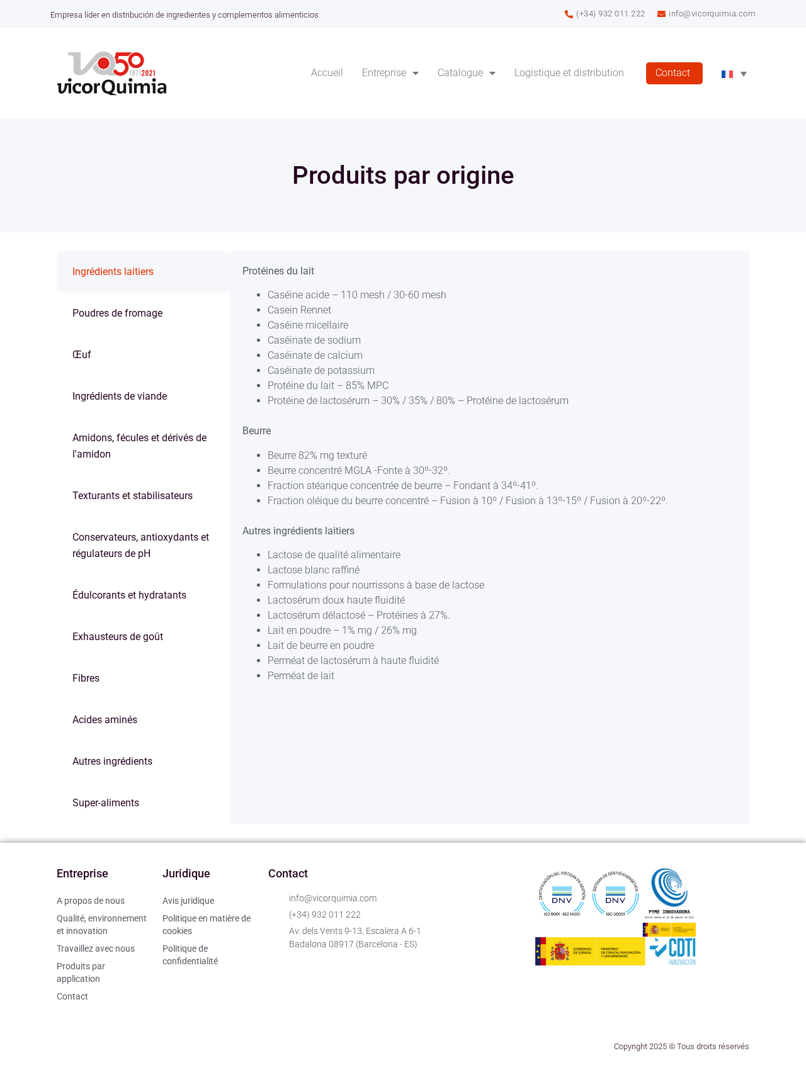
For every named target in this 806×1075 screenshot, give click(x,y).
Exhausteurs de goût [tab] (117, 637)
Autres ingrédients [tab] (112, 761)
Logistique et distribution (569, 73)
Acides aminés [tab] (104, 720)
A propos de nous (91, 901)
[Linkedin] (72, 1046)
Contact (673, 73)
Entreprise (384, 73)
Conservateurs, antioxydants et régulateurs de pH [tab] (140, 545)
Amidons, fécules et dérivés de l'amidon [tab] (139, 446)
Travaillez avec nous (96, 948)
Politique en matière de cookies (206, 924)
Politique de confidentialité (190, 954)
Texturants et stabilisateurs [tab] (132, 496)
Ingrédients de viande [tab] (119, 396)
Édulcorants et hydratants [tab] (129, 595)
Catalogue (460, 73)
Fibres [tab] (85, 678)
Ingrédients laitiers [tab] (113, 272)
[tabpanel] (489, 473)
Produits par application (81, 972)
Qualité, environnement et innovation (102, 924)
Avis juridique (188, 901)
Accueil (327, 73)
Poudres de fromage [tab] (117, 313)
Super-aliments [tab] (105, 803)
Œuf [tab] (81, 355)
